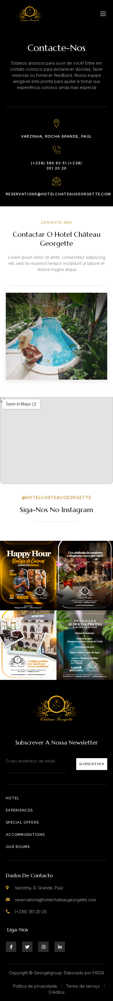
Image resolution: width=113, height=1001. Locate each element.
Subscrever (91, 764)
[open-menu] (103, 14)
